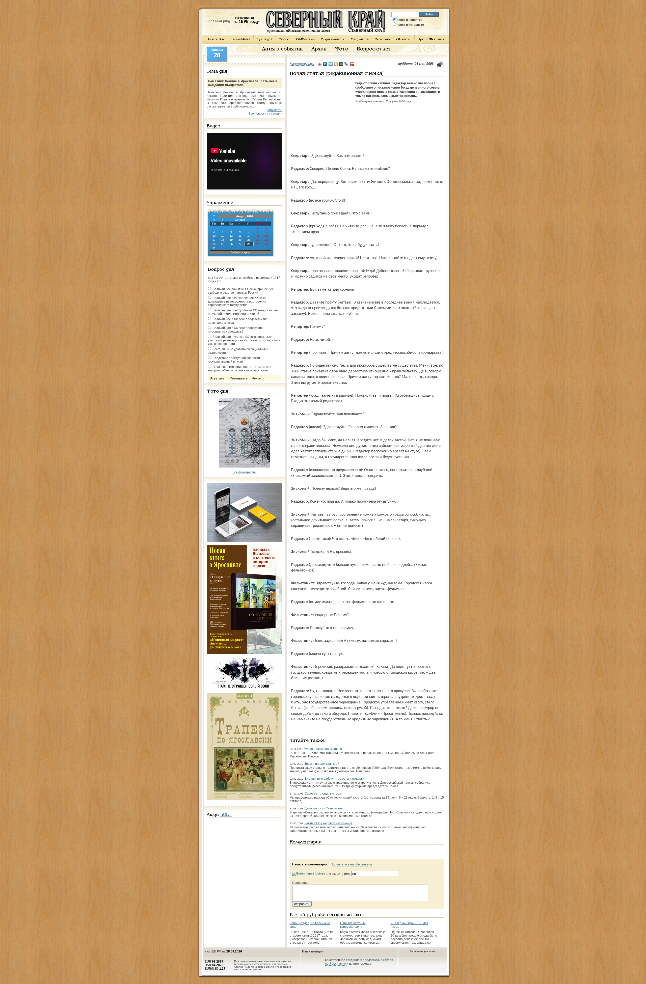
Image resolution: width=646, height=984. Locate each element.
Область (403, 39)
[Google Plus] (352, 64)
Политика (215, 39)
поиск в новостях (409, 20)
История (382, 39)
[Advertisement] (321, 113)
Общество (305, 39)
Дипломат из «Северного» (324, 808)
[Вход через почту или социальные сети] (308, 874)
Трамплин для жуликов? (322, 764)
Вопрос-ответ (374, 49)
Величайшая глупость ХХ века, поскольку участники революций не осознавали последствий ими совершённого (244, 340)
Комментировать (302, 63)
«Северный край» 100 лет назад (409, 924)
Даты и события (282, 49)
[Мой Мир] (341, 64)
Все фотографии (244, 472)
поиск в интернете (410, 24)
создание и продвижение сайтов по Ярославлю (359, 961)
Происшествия (430, 39)
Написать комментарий (309, 864)
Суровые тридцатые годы (323, 793)
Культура (264, 39)
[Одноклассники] (336, 64)
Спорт (284, 39)
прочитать (274, 110)
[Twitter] (330, 64)
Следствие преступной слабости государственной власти (234, 359)
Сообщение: (301, 883)
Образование (333, 39)
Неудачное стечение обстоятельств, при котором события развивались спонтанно (239, 368)
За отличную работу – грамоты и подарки (334, 778)
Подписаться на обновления (351, 864)
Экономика (240, 39)
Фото (341, 49)
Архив (319, 49)
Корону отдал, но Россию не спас (310, 924)
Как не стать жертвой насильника (329, 823)
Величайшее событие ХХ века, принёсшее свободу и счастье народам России (241, 290)
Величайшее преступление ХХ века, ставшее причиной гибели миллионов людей (243, 312)
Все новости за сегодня (265, 113)
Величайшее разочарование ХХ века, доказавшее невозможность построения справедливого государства (237, 301)
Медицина (360, 39)
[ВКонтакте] (325, 64)
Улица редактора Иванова (323, 749)
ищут (226, 815)
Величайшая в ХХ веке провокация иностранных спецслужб (235, 329)
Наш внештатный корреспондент (353, 924)
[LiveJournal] (346, 64)
